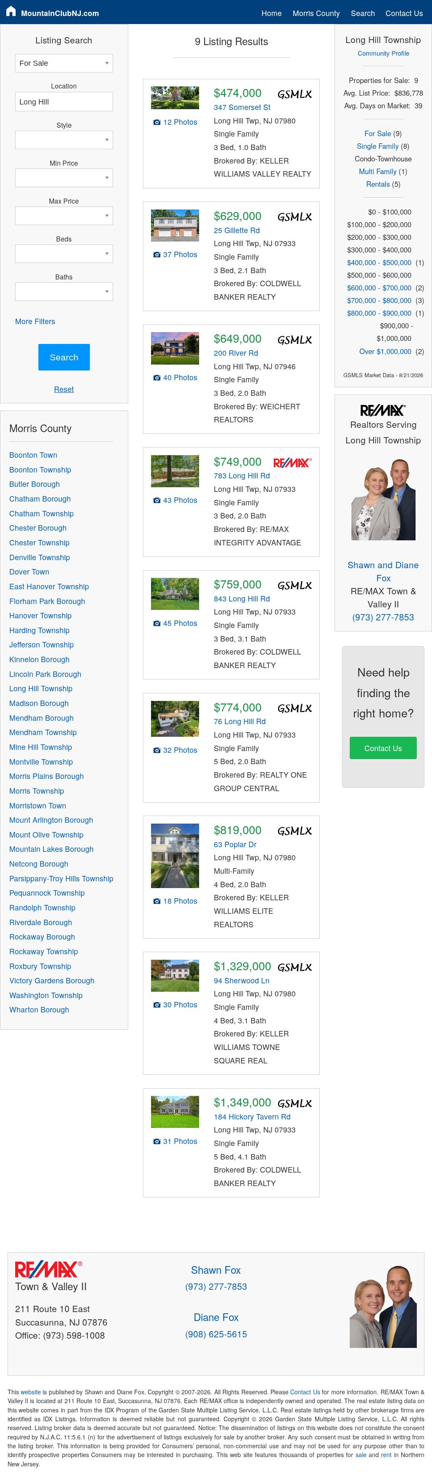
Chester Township (39, 542)
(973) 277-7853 (383, 616)
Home (272, 13)
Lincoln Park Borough (45, 673)
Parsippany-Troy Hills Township (61, 878)
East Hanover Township (49, 586)
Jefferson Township (41, 644)
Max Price (64, 200)
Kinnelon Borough (39, 659)
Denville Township (39, 557)
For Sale (377, 133)
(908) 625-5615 (216, 1333)
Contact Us (404, 13)
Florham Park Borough (47, 601)
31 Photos (180, 1140)
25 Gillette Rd (237, 230)
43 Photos (180, 499)
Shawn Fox (216, 1269)
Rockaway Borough (42, 936)
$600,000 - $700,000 (379, 287)
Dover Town (29, 571)
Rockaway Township (43, 951)
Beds (64, 238)
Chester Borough (38, 527)
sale (361, 1454)
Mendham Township (43, 732)
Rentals (378, 184)
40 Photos (180, 377)
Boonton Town (33, 454)
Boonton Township (40, 469)
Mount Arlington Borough (51, 819)
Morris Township (36, 790)
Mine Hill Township (40, 746)
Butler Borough (34, 483)
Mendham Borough (41, 717)
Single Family (378, 146)
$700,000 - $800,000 (379, 300)
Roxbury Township (40, 966)
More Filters (35, 321)
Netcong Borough (38, 863)
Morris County (316, 13)
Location (64, 85)
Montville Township (41, 761)
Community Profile (383, 52)
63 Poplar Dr (235, 844)
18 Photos (180, 900)
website (31, 1392)
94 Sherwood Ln (242, 980)
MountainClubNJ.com (60, 13)
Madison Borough (39, 703)
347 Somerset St (242, 107)
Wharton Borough (39, 1009)
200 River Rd (236, 352)
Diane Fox (216, 1316)
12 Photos (180, 121)
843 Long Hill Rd (242, 598)
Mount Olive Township (46, 834)
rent (386, 1454)
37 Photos (180, 254)
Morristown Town (37, 805)
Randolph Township (42, 907)
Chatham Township (41, 513)
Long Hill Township (41, 688)
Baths (64, 276)
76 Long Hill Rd (240, 721)
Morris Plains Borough (46, 775)
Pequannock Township (47, 892)
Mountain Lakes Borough (51, 848)
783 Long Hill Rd (242, 475)
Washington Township (46, 995)
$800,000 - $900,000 (379, 313)
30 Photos (180, 1004)
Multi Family (378, 171)
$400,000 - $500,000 (379, 262)
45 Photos (180, 622)
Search (363, 13)
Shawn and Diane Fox (383, 571)
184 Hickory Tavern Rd (252, 1116)
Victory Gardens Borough (51, 980)
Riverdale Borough (40, 922)
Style (64, 124)
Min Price (64, 162)
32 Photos (180, 749)
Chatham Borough (40, 498)
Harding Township (39, 630)
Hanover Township (40, 615)
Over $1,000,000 (385, 351)
